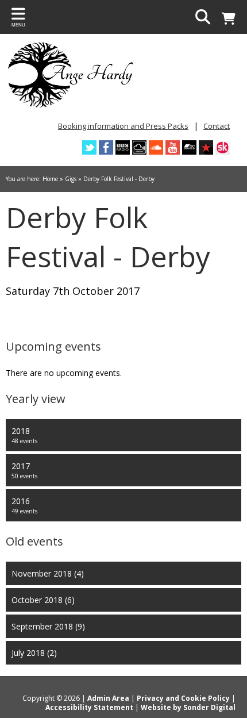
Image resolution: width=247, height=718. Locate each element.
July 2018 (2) (34, 652)
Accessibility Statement (89, 707)
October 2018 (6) (43, 599)
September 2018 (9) (48, 626)
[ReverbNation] (206, 147)
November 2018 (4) (47, 573)
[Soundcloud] (156, 147)
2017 (24, 470)
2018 (24, 435)
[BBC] (122, 147)
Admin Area (108, 698)
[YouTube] (172, 147)
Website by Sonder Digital (188, 707)
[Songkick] (222, 147)
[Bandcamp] (189, 147)
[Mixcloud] (139, 147)
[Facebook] (106, 147)
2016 (24, 505)
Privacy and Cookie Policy (183, 698)
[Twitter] (89, 147)
